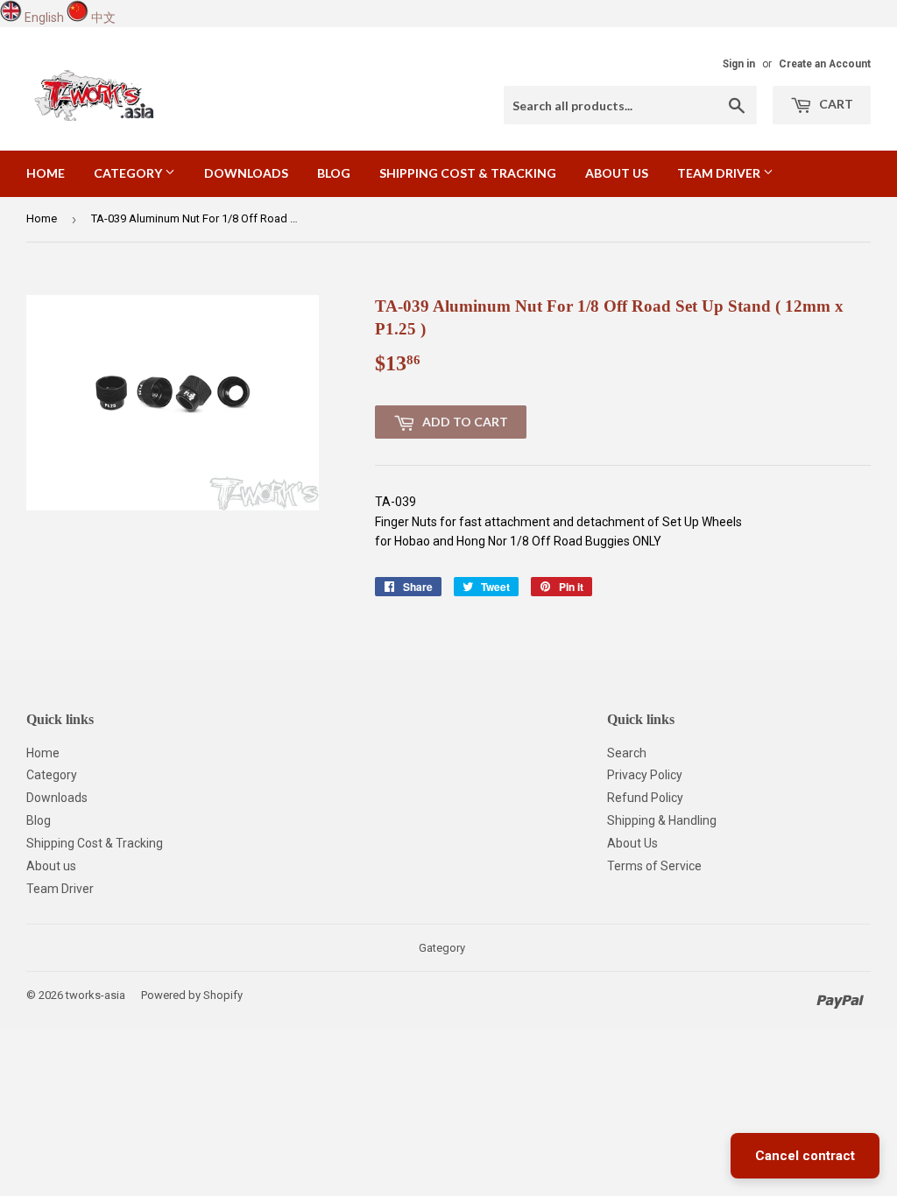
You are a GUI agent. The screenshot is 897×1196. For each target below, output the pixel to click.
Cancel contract (805, 1156)
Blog (333, 172)
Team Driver (720, 172)
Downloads (246, 172)
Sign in (739, 64)
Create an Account (825, 64)
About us (616, 172)
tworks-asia (95, 995)
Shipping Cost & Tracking (467, 172)
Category (129, 172)
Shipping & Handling (662, 820)
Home (45, 172)
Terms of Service (654, 866)
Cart (834, 103)
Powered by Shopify (192, 995)
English (44, 18)
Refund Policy (645, 798)
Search (626, 753)
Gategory (442, 947)
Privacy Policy (644, 775)
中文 (103, 18)
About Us (632, 843)
